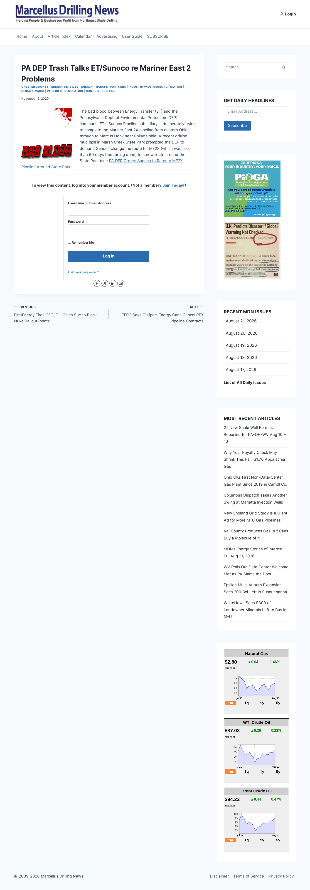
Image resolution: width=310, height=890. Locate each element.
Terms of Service (248, 876)
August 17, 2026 (241, 369)
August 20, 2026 (242, 333)
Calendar (83, 36)
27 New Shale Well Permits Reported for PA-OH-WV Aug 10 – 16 (255, 434)
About (37, 36)
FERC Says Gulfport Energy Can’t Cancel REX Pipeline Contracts (162, 314)
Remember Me (82, 242)
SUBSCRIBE (157, 36)
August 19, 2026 (241, 345)
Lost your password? (83, 272)
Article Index (59, 36)
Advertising (106, 36)
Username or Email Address (89, 203)
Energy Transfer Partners (103, 86)
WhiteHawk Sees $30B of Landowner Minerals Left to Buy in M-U (255, 610)
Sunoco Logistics (101, 91)
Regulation (73, 91)
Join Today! (173, 185)
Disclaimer (219, 876)
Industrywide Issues (146, 86)
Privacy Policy (281, 876)
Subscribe (237, 125)
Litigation (174, 86)
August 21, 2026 (241, 321)
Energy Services (65, 86)
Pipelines (54, 91)
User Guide (132, 36)
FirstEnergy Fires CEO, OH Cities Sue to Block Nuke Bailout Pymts (55, 314)
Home (21, 36)
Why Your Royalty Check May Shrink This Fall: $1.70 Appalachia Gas (254, 459)
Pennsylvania (32, 91)
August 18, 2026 (241, 357)
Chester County (35, 86)
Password (76, 221)
